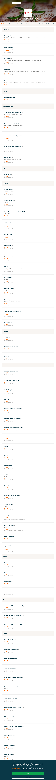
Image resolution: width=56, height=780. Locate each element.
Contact (35, 3)
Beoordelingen (26, 3)
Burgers (11, 24)
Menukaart (16, 3)
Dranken (48, 24)
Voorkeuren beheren (16, 768)
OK (28, 773)
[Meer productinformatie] (12, 36)
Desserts (41, 24)
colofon (42, 3)
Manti (27, 24)
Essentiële (28, 777)
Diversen (34, 24)
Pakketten (3, 24)
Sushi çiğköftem (19, 24)
